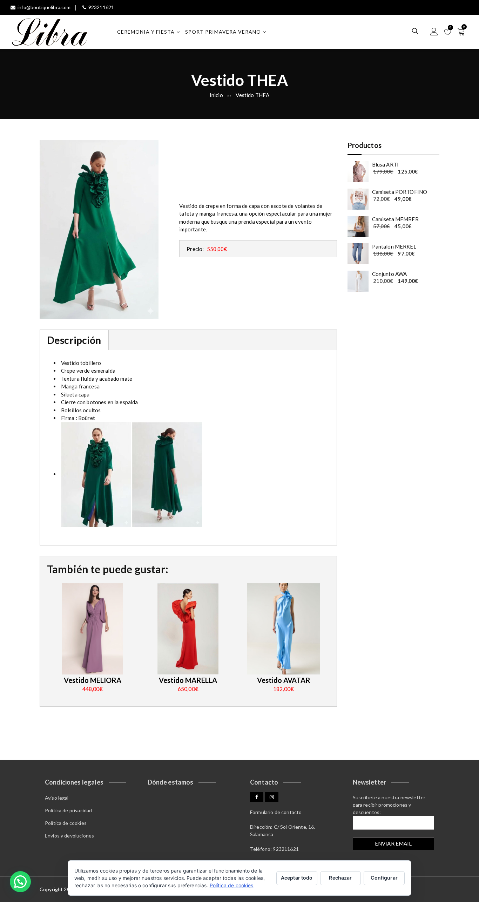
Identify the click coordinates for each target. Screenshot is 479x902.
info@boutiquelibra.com (44, 7)
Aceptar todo (297, 878)
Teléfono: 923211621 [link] (274, 849)
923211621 (101, 7)
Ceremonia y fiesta (146, 32)
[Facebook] (256, 797)
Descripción (74, 340)
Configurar (384, 878)
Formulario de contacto (276, 812)
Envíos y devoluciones (69, 836)
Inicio (216, 95)
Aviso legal (57, 798)
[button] (20, 881)
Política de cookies (66, 823)
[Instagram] (271, 797)
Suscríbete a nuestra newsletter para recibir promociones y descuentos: (389, 804)
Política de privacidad (68, 810)
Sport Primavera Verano (223, 32)
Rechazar (340, 878)
